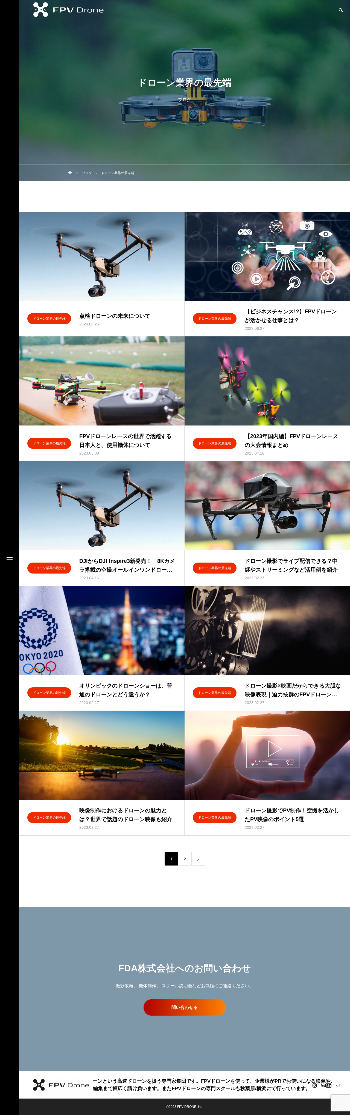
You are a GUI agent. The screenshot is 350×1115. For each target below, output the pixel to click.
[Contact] (337, 1085)
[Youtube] (326, 1085)
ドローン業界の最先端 (49, 318)
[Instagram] (314, 1085)
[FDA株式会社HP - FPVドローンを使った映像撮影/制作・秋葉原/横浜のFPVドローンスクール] (61, 1085)
